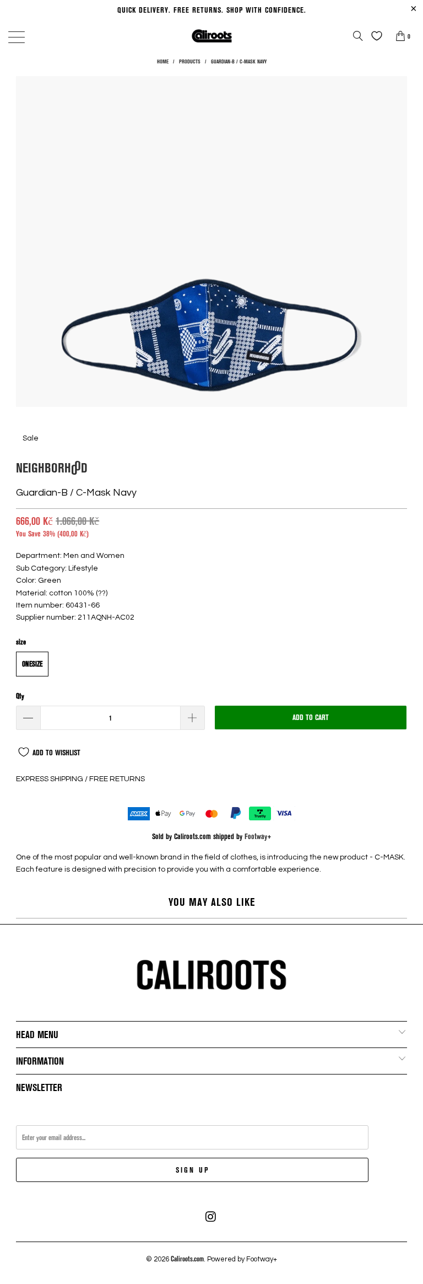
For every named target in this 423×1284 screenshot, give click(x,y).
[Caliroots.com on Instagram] (211, 1216)
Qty (20, 695)
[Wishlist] (374, 36)
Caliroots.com (187, 1258)
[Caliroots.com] (211, 35)
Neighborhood (52, 467)
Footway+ (258, 836)
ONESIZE (32, 663)
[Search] (358, 36)
